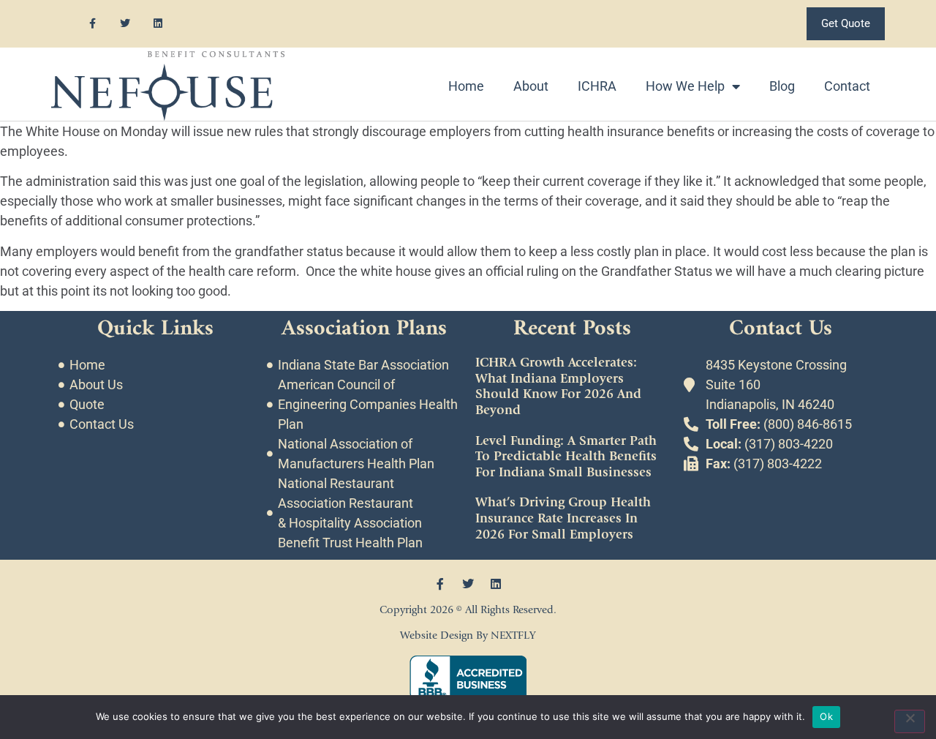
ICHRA (597, 86)
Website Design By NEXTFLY (468, 635)
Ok (826, 716)
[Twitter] (125, 23)
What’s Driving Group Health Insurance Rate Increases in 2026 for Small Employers (563, 518)
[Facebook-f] (92, 23)
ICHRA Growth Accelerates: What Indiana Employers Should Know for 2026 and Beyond (558, 386)
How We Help (685, 86)
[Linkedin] (158, 23)
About (530, 86)
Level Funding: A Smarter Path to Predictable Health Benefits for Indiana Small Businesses (566, 456)
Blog (782, 86)
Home (466, 86)
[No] (909, 721)
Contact (847, 86)
